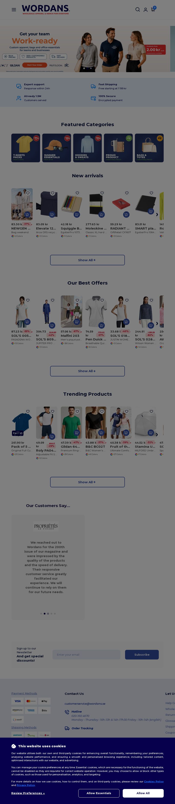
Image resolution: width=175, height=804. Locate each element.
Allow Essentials (99, 793)
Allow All (143, 793)
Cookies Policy (154, 781)
